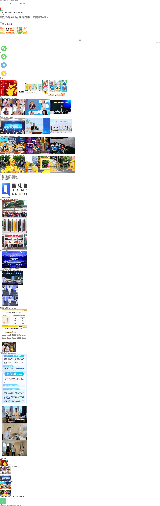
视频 (11, 0)
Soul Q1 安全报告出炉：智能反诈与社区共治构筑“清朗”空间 (8, 353)
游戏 (5, 0)
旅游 (7, 0)
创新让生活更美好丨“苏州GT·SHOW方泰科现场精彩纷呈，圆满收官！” (9, 199)
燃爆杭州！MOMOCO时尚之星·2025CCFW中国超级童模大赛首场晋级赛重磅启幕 (10, 270)
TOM (0, 179)
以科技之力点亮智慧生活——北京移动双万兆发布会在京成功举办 (10, 268)
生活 (8, 0)
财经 (12, 0)
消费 (15, 0)
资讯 (1, 0)
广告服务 (4, 504)
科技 (17, 0)
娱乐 (3, 0)
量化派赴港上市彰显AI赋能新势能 (6, 197)
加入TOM (6, 504)
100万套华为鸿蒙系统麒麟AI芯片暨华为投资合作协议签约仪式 (8, 175)
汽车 (16, 0)
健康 (13, 0)
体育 (4, 0)
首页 (0, 0)
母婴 (9, 0)
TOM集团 (1, 504)
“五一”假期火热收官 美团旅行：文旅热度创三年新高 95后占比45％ (8, 308)
